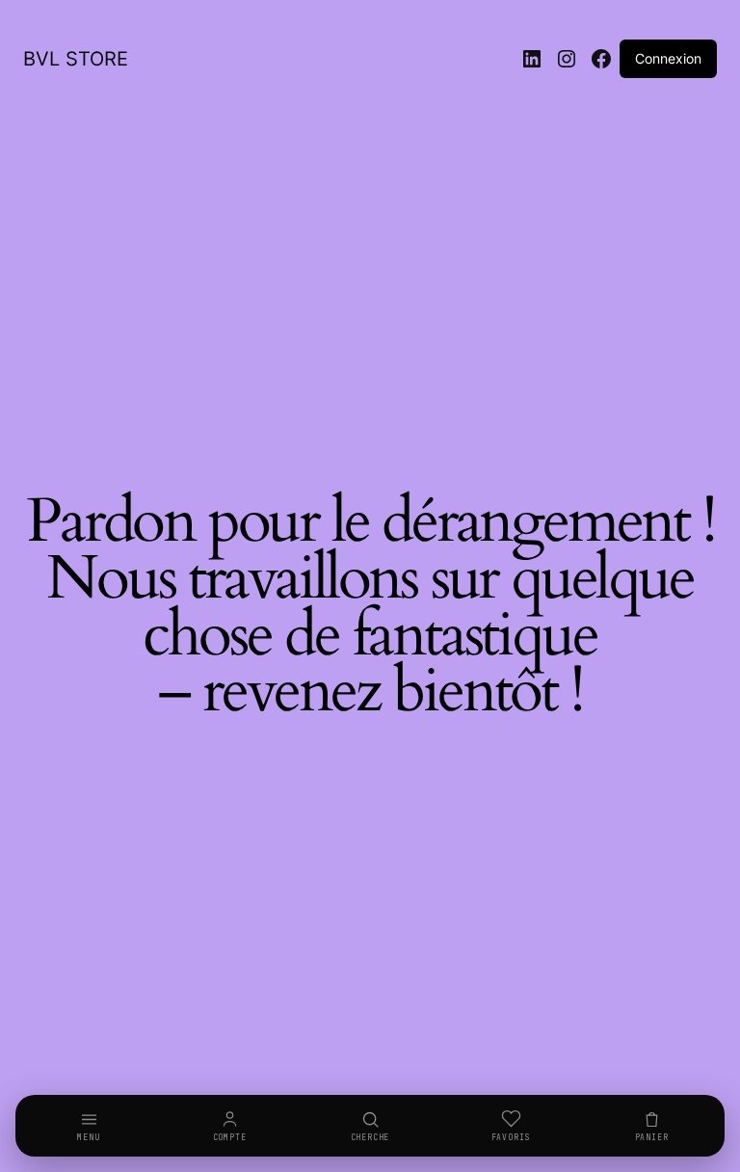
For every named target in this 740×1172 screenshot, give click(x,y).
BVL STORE (75, 58)
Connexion (668, 58)
